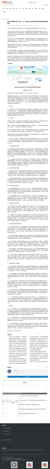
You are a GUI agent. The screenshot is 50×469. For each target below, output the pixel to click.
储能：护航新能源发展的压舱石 (35, 350)
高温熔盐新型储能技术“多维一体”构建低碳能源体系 (18, 341)
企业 (20, 8)
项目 (16, 8)
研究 (33, 8)
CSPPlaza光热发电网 (6, 434)
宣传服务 (3, 449)
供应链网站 (13, 449)
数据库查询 (34, 449)
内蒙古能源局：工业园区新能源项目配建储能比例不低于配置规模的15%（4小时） (18, 364)
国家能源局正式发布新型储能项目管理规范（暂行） (39, 340)
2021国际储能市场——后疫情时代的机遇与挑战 (17, 351)
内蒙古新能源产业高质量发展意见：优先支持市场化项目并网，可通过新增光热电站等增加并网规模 (39, 354)
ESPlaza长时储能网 (5, 431)
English (4, 11)
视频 (29, 8)
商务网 (30, 2)
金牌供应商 (29, 449)
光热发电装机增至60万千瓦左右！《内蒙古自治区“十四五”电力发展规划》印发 (39, 355)
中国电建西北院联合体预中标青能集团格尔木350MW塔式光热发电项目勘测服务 (32, 409)
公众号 (35, 2)
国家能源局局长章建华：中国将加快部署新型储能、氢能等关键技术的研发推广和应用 (18, 340)
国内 (8, 19)
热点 (10, 8)
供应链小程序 (23, 449)
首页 (4, 8)
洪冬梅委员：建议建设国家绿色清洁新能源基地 (38, 351)
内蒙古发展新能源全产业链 (34, 360)
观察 (36, 8)
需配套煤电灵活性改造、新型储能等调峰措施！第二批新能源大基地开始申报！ (39, 345)
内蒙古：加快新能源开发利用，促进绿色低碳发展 (17, 361)
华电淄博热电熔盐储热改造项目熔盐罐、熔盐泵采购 (27, 413)
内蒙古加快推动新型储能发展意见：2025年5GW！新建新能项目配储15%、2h (18, 339)
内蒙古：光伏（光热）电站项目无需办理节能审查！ (39, 361)
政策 (13, 8)
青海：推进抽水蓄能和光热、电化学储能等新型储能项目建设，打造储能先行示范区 (39, 337)
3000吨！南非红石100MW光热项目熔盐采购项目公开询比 (28, 395)
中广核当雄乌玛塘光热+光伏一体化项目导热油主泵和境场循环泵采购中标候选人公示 (32, 401)
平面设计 (42, 449)
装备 (26, 8)
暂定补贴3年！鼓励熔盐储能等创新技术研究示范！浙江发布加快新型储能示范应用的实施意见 (18, 344)
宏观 (7, 8)
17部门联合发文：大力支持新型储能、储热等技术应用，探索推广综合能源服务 (39, 342)
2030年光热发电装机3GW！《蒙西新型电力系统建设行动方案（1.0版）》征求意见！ (39, 357)
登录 (45, 4)
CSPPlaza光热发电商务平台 (7, 439)
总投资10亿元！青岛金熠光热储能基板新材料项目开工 (12, 393)
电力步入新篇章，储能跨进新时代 (36, 348)
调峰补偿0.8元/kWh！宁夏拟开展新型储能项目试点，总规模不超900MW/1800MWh (18, 345)
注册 (47, 4)
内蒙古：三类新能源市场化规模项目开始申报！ (17, 358)
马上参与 (27, 376)
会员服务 (7, 449)
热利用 (43, 8)
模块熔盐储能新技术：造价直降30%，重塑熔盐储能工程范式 (28, 404)
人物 (39, 8)
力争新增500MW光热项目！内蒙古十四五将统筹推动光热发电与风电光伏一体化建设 (18, 354)
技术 (23, 8)
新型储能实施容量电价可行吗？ (14, 356)
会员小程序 (18, 449)
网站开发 (38, 449)
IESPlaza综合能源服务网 (6, 428)
